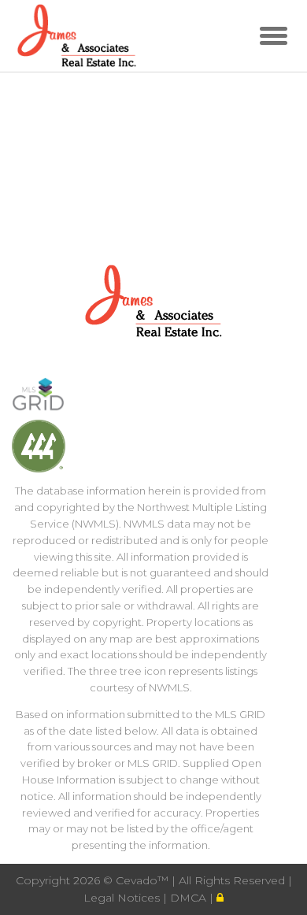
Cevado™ (144, 880)
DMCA (189, 898)
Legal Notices (123, 898)
